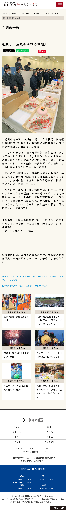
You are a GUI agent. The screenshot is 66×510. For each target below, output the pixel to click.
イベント (16, 441)
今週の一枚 (25, 13)
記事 (14, 13)
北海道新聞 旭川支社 (33, 469)
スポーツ (16, 432)
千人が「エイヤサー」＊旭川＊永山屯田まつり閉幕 (49, 355)
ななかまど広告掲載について (33, 451)
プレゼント (49, 441)
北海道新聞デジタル (20, 458)
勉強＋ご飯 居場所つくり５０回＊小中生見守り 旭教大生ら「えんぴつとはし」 (49, 391)
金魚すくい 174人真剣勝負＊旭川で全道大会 (16, 388)
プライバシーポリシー (39, 448)
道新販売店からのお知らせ (33, 461)
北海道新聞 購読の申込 (44, 458)
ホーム (16, 427)
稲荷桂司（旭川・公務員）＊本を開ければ (25, 286)
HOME (5, 13)
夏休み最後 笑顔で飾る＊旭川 (16, 318)
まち (16, 437)
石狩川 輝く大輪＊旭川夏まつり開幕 (16, 355)
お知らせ (20, 448)
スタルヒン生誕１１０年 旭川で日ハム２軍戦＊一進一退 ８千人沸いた (49, 320)
